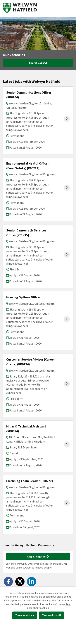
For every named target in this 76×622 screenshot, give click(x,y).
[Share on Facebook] (8, 581)
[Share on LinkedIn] (31, 581)
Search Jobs (36, 63)
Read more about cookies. (49, 606)
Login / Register (37, 557)
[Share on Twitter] (20, 581)
